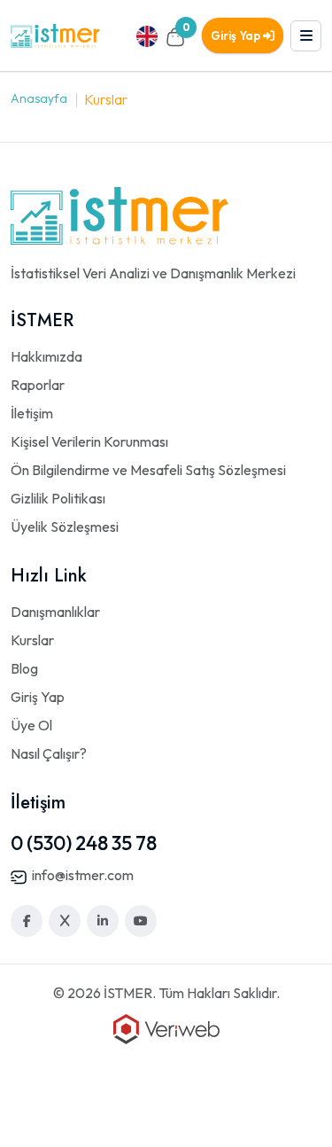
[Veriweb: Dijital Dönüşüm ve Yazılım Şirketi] (166, 1027)
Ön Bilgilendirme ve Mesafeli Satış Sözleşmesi (148, 470)
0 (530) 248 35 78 (84, 842)
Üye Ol (31, 725)
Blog (24, 668)
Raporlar (38, 385)
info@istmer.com (83, 875)
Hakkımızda (46, 356)
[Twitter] (65, 921)
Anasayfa (39, 98)
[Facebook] (26, 921)
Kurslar (32, 640)
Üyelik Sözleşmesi (65, 526)
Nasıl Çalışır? (49, 753)
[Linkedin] (103, 921)
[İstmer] (55, 35)
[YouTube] (141, 921)
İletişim (32, 413)
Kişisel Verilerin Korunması (89, 441)
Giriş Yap (237, 35)
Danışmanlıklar (55, 611)
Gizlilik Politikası (58, 498)
